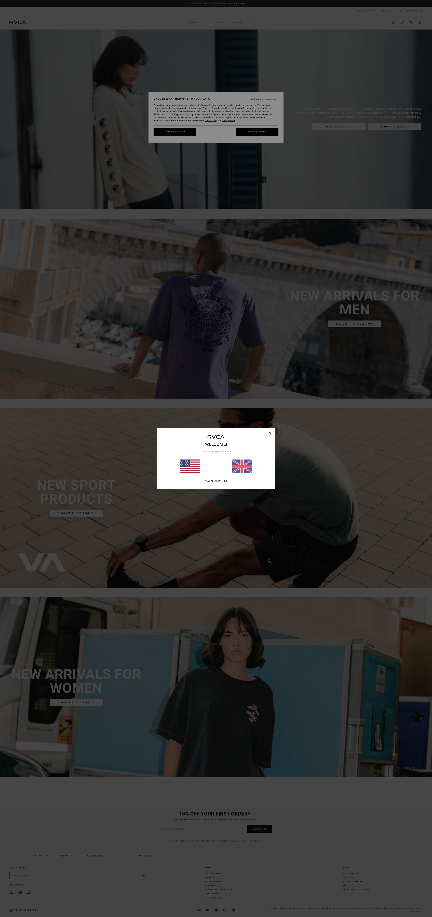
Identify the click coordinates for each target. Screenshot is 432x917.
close (270, 433)
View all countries (216, 481)
